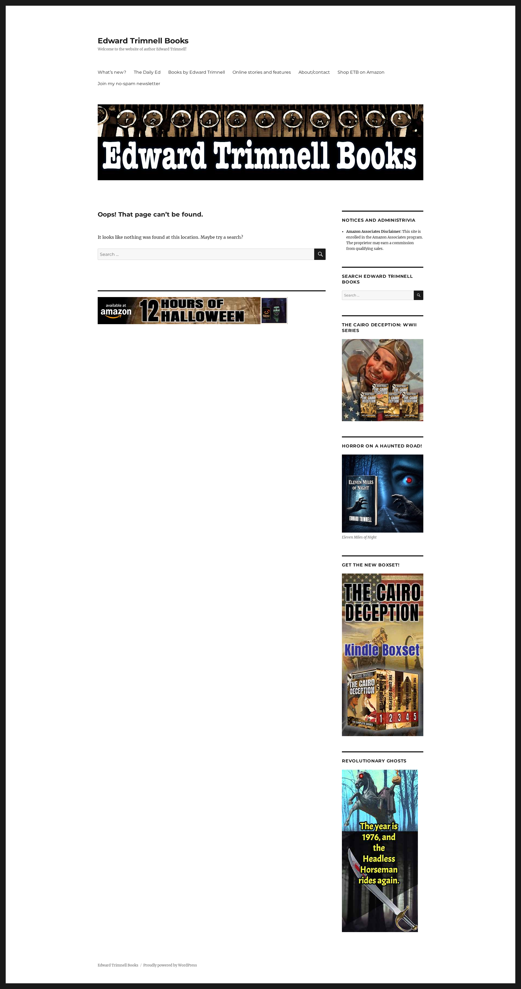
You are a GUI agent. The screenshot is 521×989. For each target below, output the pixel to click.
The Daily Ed (147, 72)
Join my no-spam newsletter (129, 83)
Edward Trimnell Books (143, 40)
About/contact (314, 72)
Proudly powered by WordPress (170, 965)
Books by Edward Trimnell (196, 72)
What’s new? (112, 72)
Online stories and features (262, 72)
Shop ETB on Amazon (361, 72)
